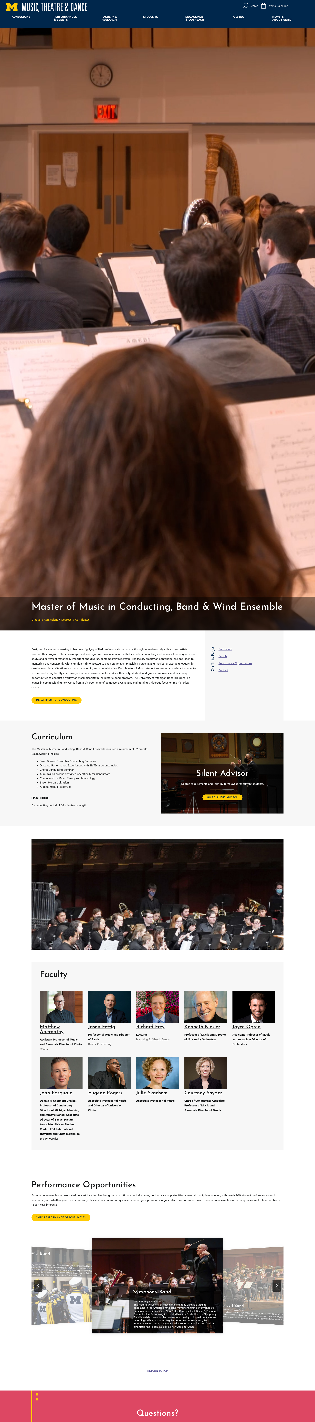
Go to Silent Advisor (222, 797)
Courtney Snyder (203, 1093)
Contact (223, 670)
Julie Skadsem (152, 1093)
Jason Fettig (101, 1027)
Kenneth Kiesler (202, 1027)
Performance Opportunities (235, 663)
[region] (158, 1285)
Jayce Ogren (246, 1027)
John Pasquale (56, 1093)
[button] (38, 1286)
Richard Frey (150, 1027)
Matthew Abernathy (51, 1029)
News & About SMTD (281, 18)
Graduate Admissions (45, 619)
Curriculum (225, 649)
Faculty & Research (109, 18)
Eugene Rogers (105, 1093)
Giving (238, 17)
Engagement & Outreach (195, 18)
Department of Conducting (56, 700)
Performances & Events (65, 18)
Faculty (223, 656)
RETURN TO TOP (157, 1370)
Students (150, 17)
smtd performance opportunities (61, 1217)
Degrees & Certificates (75, 619)
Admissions (21, 17)
